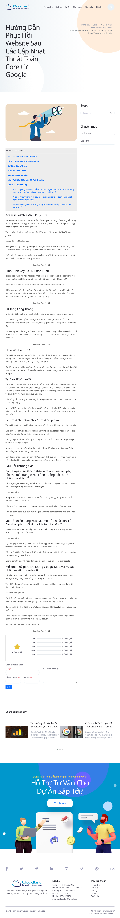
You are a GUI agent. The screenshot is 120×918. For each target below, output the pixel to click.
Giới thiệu (89, 7)
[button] (74, 151)
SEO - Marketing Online (101, 27)
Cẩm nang (77, 7)
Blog (95, 25)
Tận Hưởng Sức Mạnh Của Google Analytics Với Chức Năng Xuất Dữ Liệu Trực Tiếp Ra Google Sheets (45, 725)
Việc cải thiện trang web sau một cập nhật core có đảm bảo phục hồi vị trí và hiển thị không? (43, 198)
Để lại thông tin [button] (60, 803)
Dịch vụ (58, 7)
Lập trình (85, 140)
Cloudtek (42, 911)
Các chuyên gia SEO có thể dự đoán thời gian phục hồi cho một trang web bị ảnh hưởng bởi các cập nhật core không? (43, 190)
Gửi (8, 687)
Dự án (67, 7)
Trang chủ (48, 7)
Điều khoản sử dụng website (101, 913)
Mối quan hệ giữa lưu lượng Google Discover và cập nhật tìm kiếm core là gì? (42, 205)
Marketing (107, 25)
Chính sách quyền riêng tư (102, 911)
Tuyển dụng (96, 896)
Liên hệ (99, 7)
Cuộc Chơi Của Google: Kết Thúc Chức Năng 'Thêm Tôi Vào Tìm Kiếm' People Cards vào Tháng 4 (99, 725)
